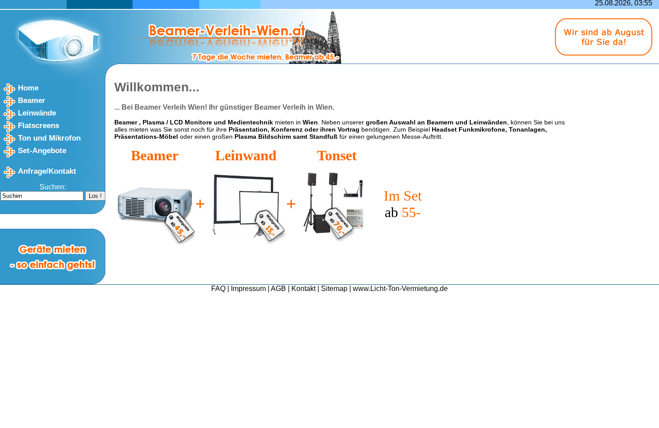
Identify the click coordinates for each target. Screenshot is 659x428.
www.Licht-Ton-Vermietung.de (400, 288)
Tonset (337, 155)
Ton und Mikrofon (49, 138)
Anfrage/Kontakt (47, 171)
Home (28, 88)
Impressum (248, 288)
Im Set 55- (403, 204)
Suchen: (52, 187)
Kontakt (303, 288)
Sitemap (334, 288)
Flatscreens (38, 125)
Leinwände (37, 113)
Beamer (31, 100)
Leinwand (246, 155)
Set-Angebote (42, 150)
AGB (278, 288)
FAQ (218, 288)
